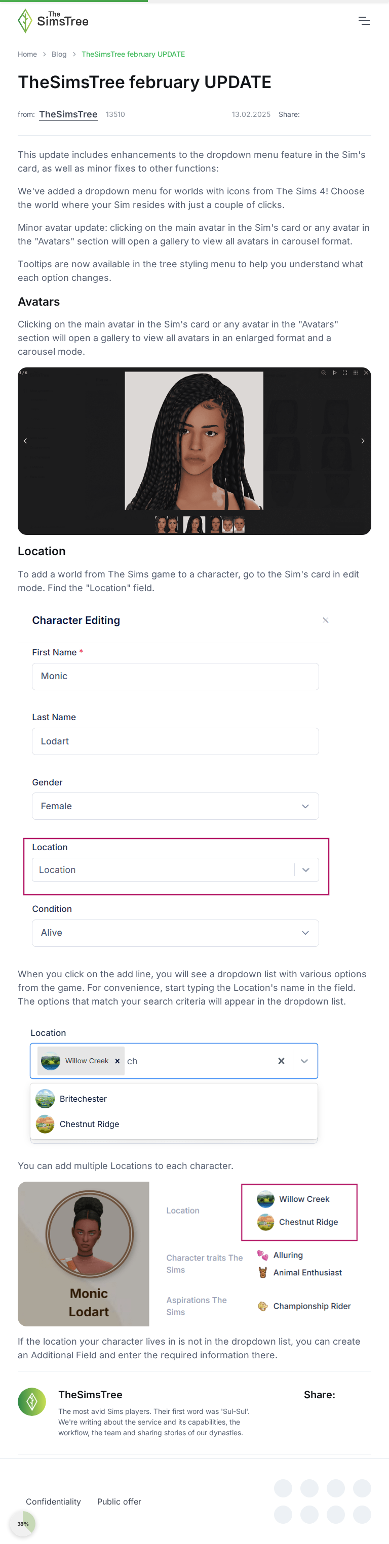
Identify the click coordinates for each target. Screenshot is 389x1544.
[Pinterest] (348, 114)
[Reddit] (363, 114)
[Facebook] (311, 114)
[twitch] (309, 1515)
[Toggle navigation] (363, 21)
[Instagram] (283, 1488)
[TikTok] (362, 1488)
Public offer (119, 1501)
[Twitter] (330, 114)
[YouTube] (309, 1488)
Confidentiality (53, 1501)
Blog (59, 54)
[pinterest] (283, 1515)
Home (27, 54)
